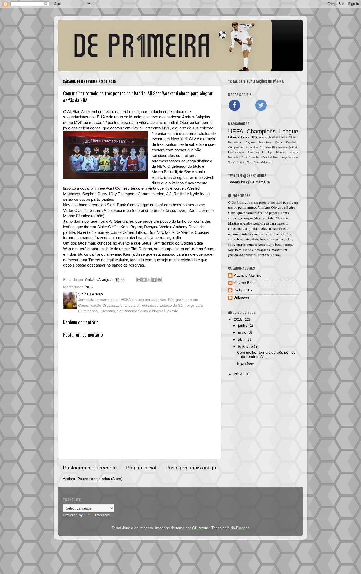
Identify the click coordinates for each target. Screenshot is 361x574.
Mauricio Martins (247, 275)
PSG (244, 157)
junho (243, 326)
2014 (238, 374)
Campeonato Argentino (243, 147)
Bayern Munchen (258, 142)
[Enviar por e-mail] (139, 279)
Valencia (266, 162)
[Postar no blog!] (144, 279)
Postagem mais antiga (190, 467)
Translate (102, 515)
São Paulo (253, 162)
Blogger (242, 528)
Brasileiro (292, 142)
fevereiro (246, 346)
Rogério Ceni (289, 157)
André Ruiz (251, 223)
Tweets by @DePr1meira (249, 182)
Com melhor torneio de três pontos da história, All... (266, 355)
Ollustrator (200, 528)
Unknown (241, 298)
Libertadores (238, 137)
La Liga (268, 152)
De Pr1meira (241, 202)
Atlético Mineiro (288, 137)
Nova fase (245, 364)
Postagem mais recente (90, 467)
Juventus (253, 152)
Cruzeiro (265, 147)
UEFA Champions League (263, 131)
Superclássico (237, 162)
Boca (278, 142)
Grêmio (293, 147)
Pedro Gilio (242, 290)
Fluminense (279, 147)
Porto (251, 157)
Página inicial (141, 467)
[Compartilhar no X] (149, 279)
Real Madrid (264, 157)
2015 (238, 319)
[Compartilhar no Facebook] (154, 279)
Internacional (236, 152)
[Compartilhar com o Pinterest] (159, 279)
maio (242, 332)
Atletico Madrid (268, 137)
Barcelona (234, 142)
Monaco (281, 152)
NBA (89, 287)
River (276, 157)
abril (242, 340)
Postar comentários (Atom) (99, 479)
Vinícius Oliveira (270, 207)
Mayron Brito (264, 218)
